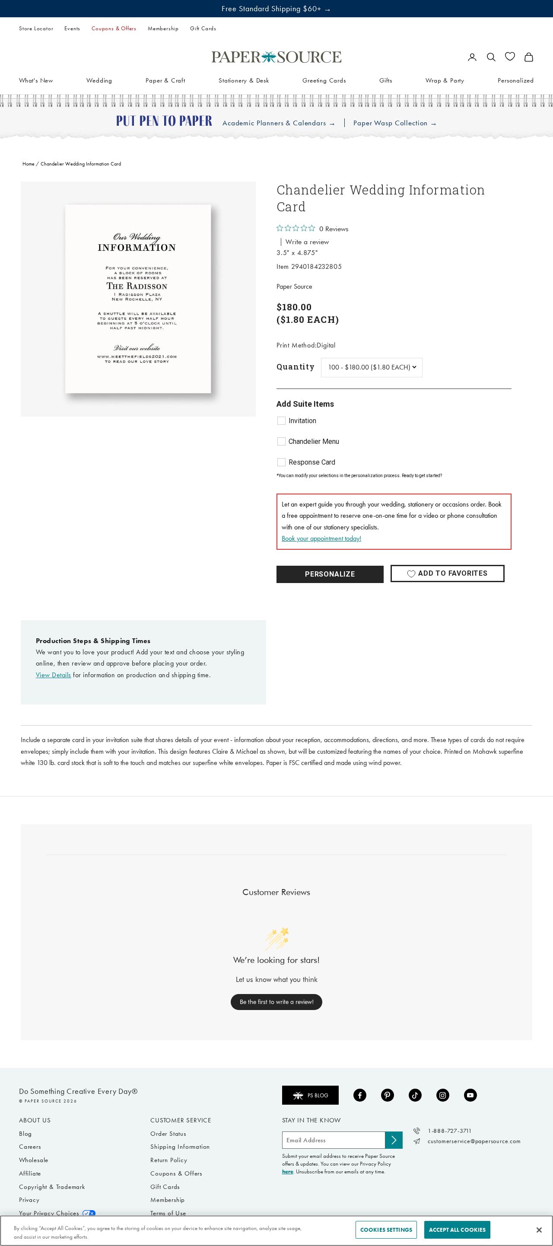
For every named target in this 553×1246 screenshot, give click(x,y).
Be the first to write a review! (277, 1001)
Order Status (168, 1134)
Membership (163, 28)
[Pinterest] (387, 1095)
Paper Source (294, 286)
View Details (53, 675)
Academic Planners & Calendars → (279, 123)
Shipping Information (180, 1146)
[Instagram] (442, 1095)
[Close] (539, 1230)
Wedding (99, 80)
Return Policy (168, 1160)
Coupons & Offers (114, 28)
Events (72, 28)
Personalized (516, 80)
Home (28, 164)
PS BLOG (318, 1095)
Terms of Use (168, 1213)
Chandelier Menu (314, 441)
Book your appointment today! (321, 538)
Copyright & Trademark (52, 1187)
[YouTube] (470, 1095)
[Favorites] (510, 56)
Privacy (29, 1200)
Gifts (385, 80)
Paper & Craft (165, 80)
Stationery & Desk (244, 80)
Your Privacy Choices (49, 1213)
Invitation (302, 421)
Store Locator (36, 28)
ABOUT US (35, 1120)
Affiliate (30, 1173)
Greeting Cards (324, 80)
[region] (138, 299)
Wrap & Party (445, 80)
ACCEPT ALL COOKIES (457, 1230)
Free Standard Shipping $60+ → (277, 8)
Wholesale (33, 1160)
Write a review (307, 242)
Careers (30, 1146)
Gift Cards (203, 28)
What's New (36, 80)
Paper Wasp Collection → (395, 123)
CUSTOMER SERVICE (180, 1120)
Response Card (312, 462)
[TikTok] (415, 1095)
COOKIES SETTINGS (386, 1230)
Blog (25, 1134)
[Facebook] (359, 1095)
